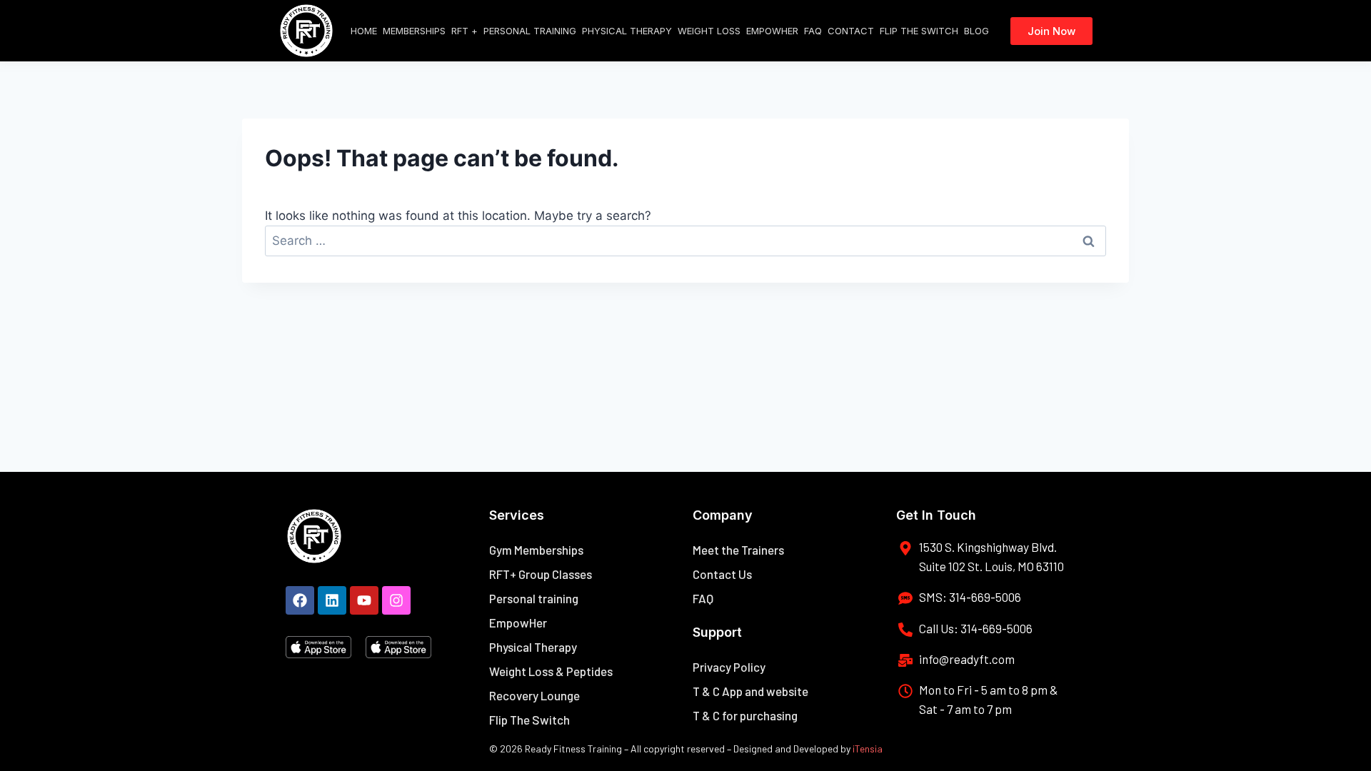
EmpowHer (772, 30)
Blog (976, 30)
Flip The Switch (919, 30)
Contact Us (722, 574)
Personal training (533, 598)
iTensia (868, 748)
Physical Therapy (627, 30)
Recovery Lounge (534, 695)
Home (364, 30)
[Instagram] (396, 600)
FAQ (813, 30)
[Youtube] (364, 600)
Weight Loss (709, 30)
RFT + (464, 30)
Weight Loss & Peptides (551, 671)
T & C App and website (750, 691)
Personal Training (529, 30)
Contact (851, 30)
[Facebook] (300, 600)
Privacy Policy (729, 667)
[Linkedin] (332, 600)
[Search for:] (685, 241)
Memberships (414, 30)
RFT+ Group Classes (540, 574)
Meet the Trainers (738, 550)
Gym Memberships (536, 550)
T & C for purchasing (745, 715)
